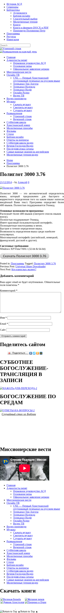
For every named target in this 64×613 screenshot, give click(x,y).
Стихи (10, 134)
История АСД (14, 4)
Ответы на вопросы (18, 140)
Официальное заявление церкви (31, 69)
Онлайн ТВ (13, 75)
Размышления (14, 113)
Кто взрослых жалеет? (23, 269)
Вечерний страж (22, 119)
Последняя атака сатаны (20, 148)
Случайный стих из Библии (19, 414)
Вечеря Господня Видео (20, 145)
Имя (3, 317)
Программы (13, 33)
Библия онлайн (21, 15)
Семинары (12, 7)
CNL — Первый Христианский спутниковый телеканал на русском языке (36, 79)
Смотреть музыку (23, 107)
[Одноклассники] (37, 353)
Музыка (11, 101)
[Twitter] (34, 353)
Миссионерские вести (19, 72)
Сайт (3, 329)
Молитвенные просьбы (20, 128)
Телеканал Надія (22, 89)
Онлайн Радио (21, 92)
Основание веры (22, 66)
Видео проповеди (16, 98)
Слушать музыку (22, 110)
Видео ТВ (18, 95)
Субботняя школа (16, 122)
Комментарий (8, 290)
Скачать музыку (22, 104)
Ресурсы (11, 36)
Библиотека (13, 10)
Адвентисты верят (17, 60)
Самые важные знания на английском (28, 151)
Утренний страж (22, 116)
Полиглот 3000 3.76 (45, 263)
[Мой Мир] (41, 353)
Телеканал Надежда (24, 86)
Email (4, 323)
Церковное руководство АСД (29, 63)
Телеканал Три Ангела (25, 83)
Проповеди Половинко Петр (29, 30)
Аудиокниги (20, 12)
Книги (17, 24)
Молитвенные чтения (25, 21)
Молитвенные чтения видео (22, 154)
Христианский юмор (18, 125)
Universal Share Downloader (30, 266)
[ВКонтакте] (30, 353)
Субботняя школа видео (20, 142)
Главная (11, 57)
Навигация (13, 39)
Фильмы (11, 131)
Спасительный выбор (25, 18)
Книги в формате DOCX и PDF (31, 27)
